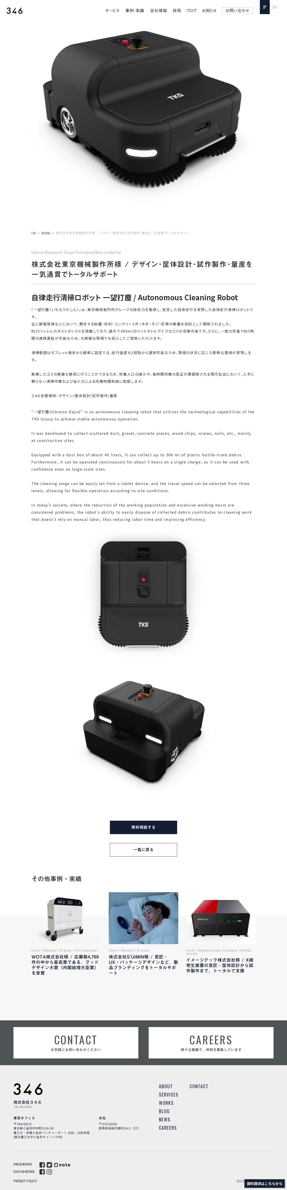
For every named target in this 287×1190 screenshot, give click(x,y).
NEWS (164, 1119)
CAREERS (168, 1128)
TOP (33, 233)
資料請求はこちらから (265, 1183)
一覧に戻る (143, 850)
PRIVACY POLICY (25, 1181)
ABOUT (166, 1086)
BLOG (164, 1111)
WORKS (46, 233)
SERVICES (168, 1094)
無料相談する (143, 827)
